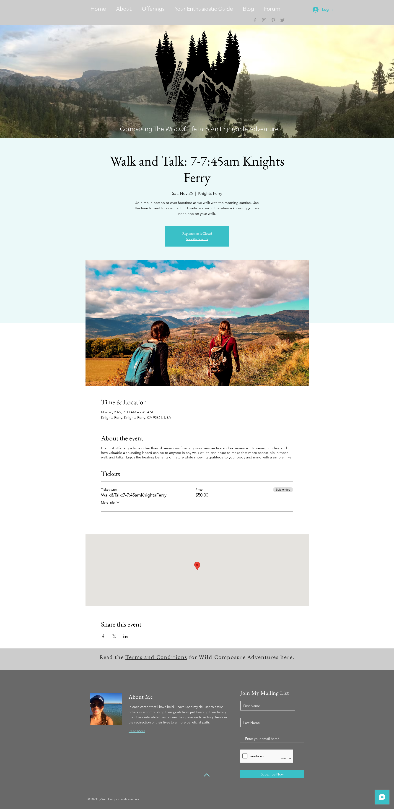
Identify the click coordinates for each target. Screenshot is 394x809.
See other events (197, 239)
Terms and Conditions (156, 657)
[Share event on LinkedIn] (125, 636)
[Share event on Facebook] (103, 636)
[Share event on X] (114, 636)
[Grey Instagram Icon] (264, 20)
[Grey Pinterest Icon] (273, 20)
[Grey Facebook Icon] (255, 20)
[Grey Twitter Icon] (282, 20)
